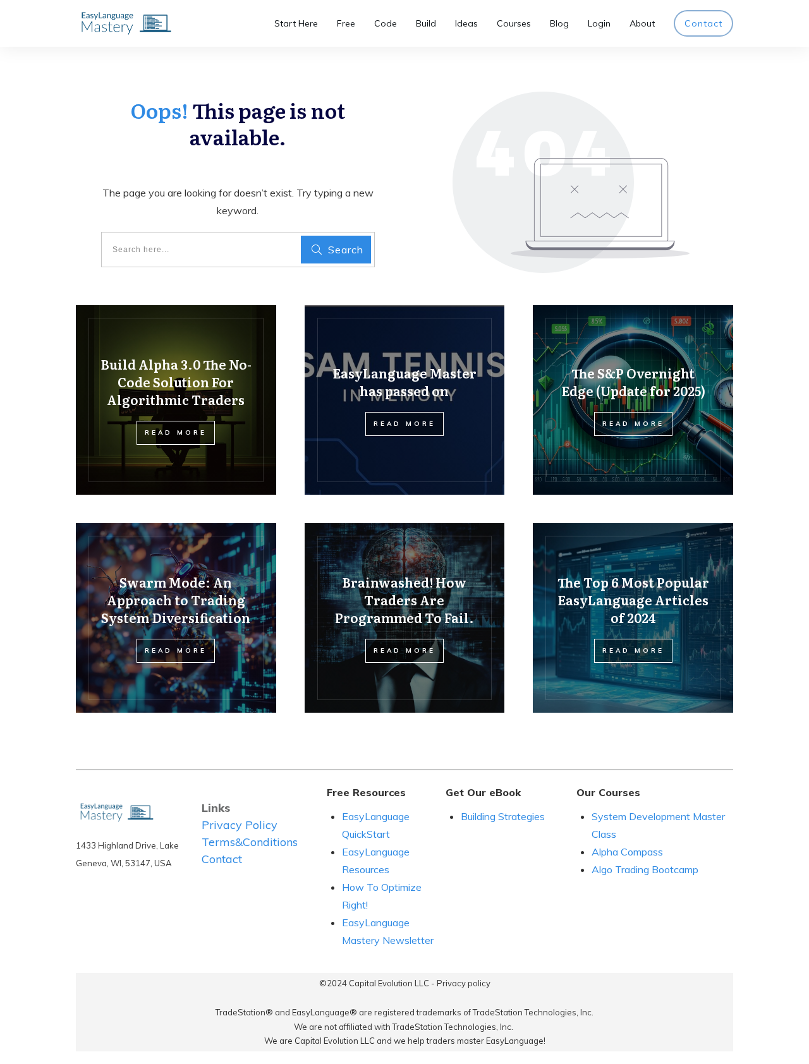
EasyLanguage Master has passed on (404, 381)
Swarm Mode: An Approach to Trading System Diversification (175, 599)
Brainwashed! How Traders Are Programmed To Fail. (404, 599)
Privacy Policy (239, 825)
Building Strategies (504, 816)
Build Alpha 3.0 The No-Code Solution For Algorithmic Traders (176, 381)
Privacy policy (463, 983)
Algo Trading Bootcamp (645, 869)
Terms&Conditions (250, 842)
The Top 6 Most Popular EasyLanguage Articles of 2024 (633, 599)
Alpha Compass (627, 851)
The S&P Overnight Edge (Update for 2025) (633, 381)
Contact (222, 859)
